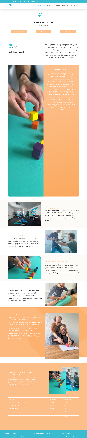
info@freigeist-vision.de (32, 1)
